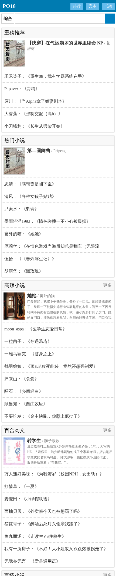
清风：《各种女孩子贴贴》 (30, 196)
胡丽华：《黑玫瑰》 (23, 271)
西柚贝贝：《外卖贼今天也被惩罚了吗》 (43, 511)
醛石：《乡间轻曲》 (23, 391)
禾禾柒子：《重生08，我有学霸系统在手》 (45, 76)
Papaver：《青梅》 (22, 88)
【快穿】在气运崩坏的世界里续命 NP (65, 43)
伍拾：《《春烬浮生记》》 (30, 258)
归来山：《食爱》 (21, 379)
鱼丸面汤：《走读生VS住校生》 (35, 536)
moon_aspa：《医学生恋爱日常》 (35, 329)
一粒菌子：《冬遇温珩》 (28, 341)
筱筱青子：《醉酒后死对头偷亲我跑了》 (43, 524)
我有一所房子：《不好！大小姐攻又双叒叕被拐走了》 (56, 548)
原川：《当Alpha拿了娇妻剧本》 (35, 101)
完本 (92, 6)
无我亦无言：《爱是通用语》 (32, 561)
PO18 (9, 6)
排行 (77, 6)
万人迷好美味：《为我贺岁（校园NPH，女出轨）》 (54, 474)
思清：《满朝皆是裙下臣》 (30, 184)
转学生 (34, 440)
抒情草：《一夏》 (21, 486)
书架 (108, 6)
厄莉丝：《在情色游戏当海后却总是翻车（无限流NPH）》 (51, 248)
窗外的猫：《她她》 (23, 233)
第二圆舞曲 (38, 150)
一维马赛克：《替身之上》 (30, 354)
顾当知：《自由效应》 (25, 403)
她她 (31, 295)
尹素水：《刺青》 (21, 209)
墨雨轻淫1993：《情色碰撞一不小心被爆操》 (47, 221)
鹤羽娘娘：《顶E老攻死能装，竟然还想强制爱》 (51, 366)
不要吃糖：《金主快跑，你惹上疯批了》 (43, 416)
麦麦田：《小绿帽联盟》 (28, 499)
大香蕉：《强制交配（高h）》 (33, 113)
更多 (107, 285)
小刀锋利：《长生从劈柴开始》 (34, 126)
